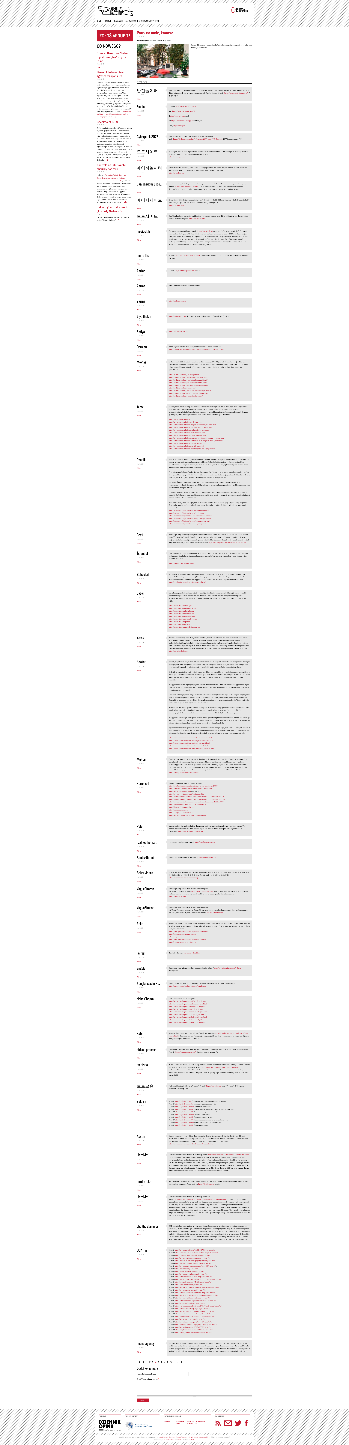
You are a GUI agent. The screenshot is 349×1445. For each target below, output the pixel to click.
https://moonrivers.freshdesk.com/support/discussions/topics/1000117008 (196, 349)
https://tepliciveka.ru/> (183, 1101)
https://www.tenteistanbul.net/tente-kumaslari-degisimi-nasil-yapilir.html (196, 441)
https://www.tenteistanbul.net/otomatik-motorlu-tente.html (190, 427)
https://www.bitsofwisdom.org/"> (236, 93)
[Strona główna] (115, 11)
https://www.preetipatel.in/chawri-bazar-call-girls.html (221, 1067)
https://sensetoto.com (197, 219)
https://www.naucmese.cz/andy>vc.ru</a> (190, 1290)
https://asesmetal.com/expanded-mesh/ (183, 619)
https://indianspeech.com (178, 331)
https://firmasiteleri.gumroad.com (181, 807)
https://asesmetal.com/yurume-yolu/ (182, 616)
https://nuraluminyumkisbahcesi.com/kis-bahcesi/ (187, 582)
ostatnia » (182, 1361)
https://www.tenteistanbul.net (179, 419)
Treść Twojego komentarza (148, 1379)
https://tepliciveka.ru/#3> (184, 1109)
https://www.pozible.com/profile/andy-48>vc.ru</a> (194, 1332)
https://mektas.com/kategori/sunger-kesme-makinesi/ (188, 385)
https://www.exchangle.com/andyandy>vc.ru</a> (193, 1263)
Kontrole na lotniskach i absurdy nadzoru (111, 167)
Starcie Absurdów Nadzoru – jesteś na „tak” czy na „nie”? (113, 57)
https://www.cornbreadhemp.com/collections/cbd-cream (228, 1155)
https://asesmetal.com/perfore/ (180, 622)
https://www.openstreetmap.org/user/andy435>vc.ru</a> (195, 1266)
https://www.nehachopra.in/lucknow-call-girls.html (187, 1020)
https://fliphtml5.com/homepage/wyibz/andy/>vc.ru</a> (195, 1261)
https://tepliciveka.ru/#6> (184, 1117)
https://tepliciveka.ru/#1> (184, 1104)
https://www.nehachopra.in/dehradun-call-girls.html (188, 1012)
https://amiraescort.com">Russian (187, 255)
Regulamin (118, 20)
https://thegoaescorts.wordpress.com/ (182, 934)
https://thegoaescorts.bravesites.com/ (182, 937)
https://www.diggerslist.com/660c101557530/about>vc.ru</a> (198, 1279)
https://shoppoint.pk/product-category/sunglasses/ (187, 986)
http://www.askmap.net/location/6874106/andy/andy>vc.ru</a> (198, 1306)
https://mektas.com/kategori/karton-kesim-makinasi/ (188, 380)
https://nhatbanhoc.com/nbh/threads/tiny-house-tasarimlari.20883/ (193, 786)
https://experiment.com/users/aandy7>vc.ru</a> (192, 1314)
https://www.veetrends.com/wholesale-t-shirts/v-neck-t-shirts (191, 1144)
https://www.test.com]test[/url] (183, 111)
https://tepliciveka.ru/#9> (184, 1125)
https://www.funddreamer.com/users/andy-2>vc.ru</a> (195, 1293)
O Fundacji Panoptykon (149, 20)
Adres (139, 99)
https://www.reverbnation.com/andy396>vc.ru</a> (193, 1277)
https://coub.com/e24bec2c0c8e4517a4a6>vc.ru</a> (194, 1317)
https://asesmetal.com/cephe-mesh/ (182, 614)
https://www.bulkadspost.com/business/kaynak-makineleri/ (190, 789)
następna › (178, 1361)
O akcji (108, 20)
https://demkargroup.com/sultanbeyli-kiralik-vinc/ (227, 542)
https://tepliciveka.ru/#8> (184, 1122)
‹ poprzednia (143, 1361)
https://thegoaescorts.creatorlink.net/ (182, 942)
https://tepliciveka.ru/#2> (184, 1106)
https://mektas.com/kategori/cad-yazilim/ (184, 375)
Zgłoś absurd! (115, 35)
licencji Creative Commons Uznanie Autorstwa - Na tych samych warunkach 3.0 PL (184, 1437)
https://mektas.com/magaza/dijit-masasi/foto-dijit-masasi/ (190, 391)
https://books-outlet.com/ (206, 857)
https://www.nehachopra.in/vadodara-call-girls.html (188, 1017)
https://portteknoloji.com (178, 651)
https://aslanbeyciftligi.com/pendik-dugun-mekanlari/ (189, 510)
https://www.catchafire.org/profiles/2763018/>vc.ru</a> (195, 1250)
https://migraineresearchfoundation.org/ (183, 878)
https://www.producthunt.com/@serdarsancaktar (186, 794)
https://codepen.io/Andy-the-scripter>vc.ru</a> (192, 1255)
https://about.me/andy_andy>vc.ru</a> (189, 1271)
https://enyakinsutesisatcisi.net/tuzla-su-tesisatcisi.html (189, 743)
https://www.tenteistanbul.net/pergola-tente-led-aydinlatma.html (192, 425)
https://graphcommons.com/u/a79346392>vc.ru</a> (194, 1330)
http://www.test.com (177, 116)
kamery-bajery (142, 82)
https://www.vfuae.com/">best (202, 891)
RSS (218, 1423)
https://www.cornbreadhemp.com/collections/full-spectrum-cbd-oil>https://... (201, 1199)
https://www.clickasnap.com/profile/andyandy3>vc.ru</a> (196, 1295)
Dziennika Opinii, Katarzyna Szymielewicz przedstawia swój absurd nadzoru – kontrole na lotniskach (111, 178)
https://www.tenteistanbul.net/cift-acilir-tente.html (187, 435)
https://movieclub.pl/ (205, 231)
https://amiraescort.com (177, 301)
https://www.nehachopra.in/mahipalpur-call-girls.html (188, 1022)
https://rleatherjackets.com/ (205, 842)
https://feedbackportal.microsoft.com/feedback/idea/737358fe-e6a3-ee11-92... (197, 796)
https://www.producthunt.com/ (180, 791)
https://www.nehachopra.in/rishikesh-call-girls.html (188, 1004)
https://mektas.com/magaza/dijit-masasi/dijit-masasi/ (188, 393)
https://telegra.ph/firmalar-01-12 (181, 812)
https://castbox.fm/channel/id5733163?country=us (187, 805)
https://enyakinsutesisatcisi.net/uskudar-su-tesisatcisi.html (190, 738)
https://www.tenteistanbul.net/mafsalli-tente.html (187, 433)
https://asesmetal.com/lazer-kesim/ (181, 611)
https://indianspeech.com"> (185, 270)
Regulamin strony (180, 1422)
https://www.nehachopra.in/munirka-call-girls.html (187, 1001)
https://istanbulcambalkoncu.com (181, 563)
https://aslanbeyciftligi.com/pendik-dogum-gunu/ (187, 524)
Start (99, 20)
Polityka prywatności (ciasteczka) (196, 1422)
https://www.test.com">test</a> (186, 106)
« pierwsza (139, 1361)
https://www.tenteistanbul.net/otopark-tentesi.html (187, 443)
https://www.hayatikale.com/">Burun (227, 968)
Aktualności (131, 20)
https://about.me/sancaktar (178, 810)
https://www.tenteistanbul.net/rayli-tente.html (185, 422)
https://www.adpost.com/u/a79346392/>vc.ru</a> (193, 1327)
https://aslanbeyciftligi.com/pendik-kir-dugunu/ (186, 513)
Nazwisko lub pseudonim (146, 1374)
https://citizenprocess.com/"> (186, 1052)
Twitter (238, 1423)
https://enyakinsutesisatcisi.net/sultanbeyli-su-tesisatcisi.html (191, 746)
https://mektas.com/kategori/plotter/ (182, 388)
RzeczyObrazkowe (169, 1440)
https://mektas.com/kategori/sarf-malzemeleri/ (186, 396)
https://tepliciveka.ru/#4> (184, 1112)
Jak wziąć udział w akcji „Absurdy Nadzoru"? (112, 209)
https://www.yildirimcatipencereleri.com (183, 773)
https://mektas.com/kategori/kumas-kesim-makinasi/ (188, 383)
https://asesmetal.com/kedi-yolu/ (181, 606)
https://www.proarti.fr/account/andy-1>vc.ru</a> (192, 1258)
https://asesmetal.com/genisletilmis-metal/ (184, 627)
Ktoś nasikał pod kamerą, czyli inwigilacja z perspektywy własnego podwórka (114, 114)
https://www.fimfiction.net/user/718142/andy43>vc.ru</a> (196, 1253)
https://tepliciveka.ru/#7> (184, 1120)
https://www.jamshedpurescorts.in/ (188, 186)
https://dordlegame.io (206, 1184)
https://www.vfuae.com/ (177, 897)
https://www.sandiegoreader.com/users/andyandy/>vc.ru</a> (197, 1287)
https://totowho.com (176, 173)
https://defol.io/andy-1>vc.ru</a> (187, 1269)
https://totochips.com (177, 157)
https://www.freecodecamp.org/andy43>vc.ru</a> (193, 1308)
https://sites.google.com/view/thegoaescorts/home (187, 939)
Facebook (246, 1423)
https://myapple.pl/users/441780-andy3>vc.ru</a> (193, 1282)
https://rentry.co (179, 126)
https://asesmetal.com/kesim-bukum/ (182, 608)
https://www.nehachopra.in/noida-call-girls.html (186, 1014)
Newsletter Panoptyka (224, 1421)
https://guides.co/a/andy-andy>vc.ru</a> (190, 1303)
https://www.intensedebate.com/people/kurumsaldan (188, 815)
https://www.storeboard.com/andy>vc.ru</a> (191, 1274)
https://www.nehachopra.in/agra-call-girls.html (186, 1009)
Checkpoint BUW (107, 122)
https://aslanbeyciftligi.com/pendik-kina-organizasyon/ (189, 521)
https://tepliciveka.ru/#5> (184, 1114)
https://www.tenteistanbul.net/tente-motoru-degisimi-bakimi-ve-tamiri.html (196, 438)
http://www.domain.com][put (182, 121)
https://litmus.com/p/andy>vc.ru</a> (188, 1285)
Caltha (180, 1440)
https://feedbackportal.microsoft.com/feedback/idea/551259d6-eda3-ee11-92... (198, 799)
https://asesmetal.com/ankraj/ (179, 624)
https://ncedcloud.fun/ (192, 953)
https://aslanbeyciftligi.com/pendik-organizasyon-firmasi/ (190, 516)
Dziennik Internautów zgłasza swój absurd (110, 74)
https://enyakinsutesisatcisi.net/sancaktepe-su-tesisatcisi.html (191, 748)
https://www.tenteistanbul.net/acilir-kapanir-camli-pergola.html (192, 449)
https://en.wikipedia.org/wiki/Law (190, 831)
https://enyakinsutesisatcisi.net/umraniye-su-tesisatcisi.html (191, 740)
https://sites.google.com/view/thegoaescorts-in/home (188, 931)
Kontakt (167, 1421)
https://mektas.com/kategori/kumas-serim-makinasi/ (188, 377)
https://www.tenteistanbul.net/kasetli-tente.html (186, 446)
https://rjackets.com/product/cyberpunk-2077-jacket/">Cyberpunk (197, 139)
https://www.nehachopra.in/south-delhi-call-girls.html (188, 1006)
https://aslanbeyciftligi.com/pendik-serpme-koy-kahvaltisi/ (191, 518)
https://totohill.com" (213, 1086)
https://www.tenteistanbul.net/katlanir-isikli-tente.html (189, 430)
